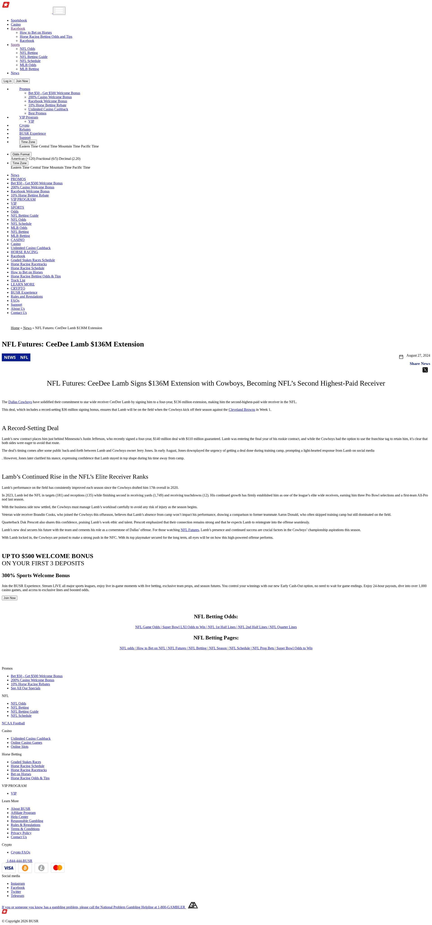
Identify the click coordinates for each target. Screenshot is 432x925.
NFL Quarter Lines (283, 627)
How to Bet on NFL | (152, 648)
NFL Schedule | (240, 648)
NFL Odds (27, 49)
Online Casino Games (26, 742)
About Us (18, 309)
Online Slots (19, 746)
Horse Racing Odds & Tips (30, 778)
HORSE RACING (24, 252)
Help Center (19, 817)
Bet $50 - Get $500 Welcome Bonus (54, 93)
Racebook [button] (18, 28)
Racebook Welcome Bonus (47, 101)
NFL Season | (219, 648)
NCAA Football (13, 723)
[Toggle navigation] (59, 11)
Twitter (16, 892)
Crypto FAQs (20, 852)
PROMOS (18, 179)
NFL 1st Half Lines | (223, 627)
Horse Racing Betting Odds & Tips (36, 276)
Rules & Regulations (25, 825)
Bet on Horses (21, 774)
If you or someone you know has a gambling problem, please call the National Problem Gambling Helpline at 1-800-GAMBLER (94, 907)
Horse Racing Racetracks (29, 264)
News (15, 73)
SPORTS (17, 207)
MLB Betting (29, 69)
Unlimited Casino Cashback (48, 109)
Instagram (18, 883)
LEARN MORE (23, 284)
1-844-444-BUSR (19, 861)
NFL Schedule (30, 61)
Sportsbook (19, 20)
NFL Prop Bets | (264, 648)
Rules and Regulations (27, 296)
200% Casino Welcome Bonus (50, 97)
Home (15, 328)
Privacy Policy (21, 833)
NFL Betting (29, 53)
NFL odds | (128, 648)
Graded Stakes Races (26, 762)
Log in (7, 81)
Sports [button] (15, 45)
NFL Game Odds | (148, 627)
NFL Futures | (178, 648)
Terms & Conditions (25, 829)
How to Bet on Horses (36, 32)
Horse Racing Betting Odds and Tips (46, 36)
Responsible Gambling (27, 821)
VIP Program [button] (28, 117)
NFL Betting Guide (33, 57)
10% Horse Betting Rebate (47, 105)
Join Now (22, 81)
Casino (16, 24)
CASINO (18, 240)
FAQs (15, 300)
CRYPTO (18, 288)
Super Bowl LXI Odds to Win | (185, 627)
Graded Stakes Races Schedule (33, 260)
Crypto (24, 125)
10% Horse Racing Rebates (30, 684)
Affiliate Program (23, 813)
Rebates (25, 129)
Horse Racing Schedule (27, 268)
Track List (18, 280)
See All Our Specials (25, 688)
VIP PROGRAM (23, 199)
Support (25, 137)
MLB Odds (28, 65)
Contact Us (19, 313)
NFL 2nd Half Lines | (254, 627)
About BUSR (20, 809)
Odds (14, 211)
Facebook (18, 887)
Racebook (27, 40)
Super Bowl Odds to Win (295, 648)
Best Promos (37, 113)
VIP (31, 121)
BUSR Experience (32, 133)
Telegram (17, 896)
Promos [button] (24, 89)
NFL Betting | (199, 648)
